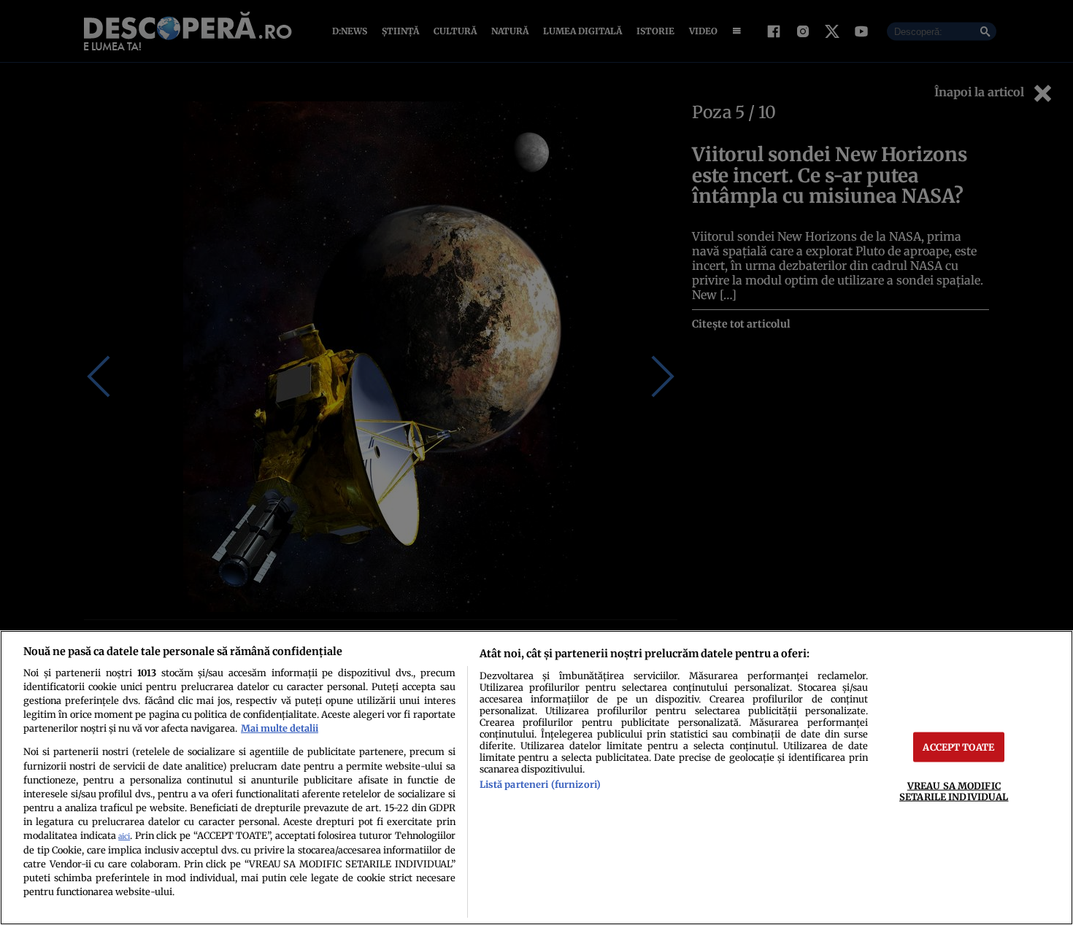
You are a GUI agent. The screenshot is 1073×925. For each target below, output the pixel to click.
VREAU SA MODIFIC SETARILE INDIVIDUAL (953, 791)
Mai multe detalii (279, 728)
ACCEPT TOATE (958, 747)
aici (124, 836)
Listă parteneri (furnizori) (540, 784)
